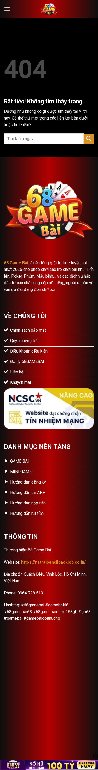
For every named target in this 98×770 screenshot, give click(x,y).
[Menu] (7, 9)
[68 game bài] (49, 9)
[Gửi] (89, 139)
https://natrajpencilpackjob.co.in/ (53, 562)
